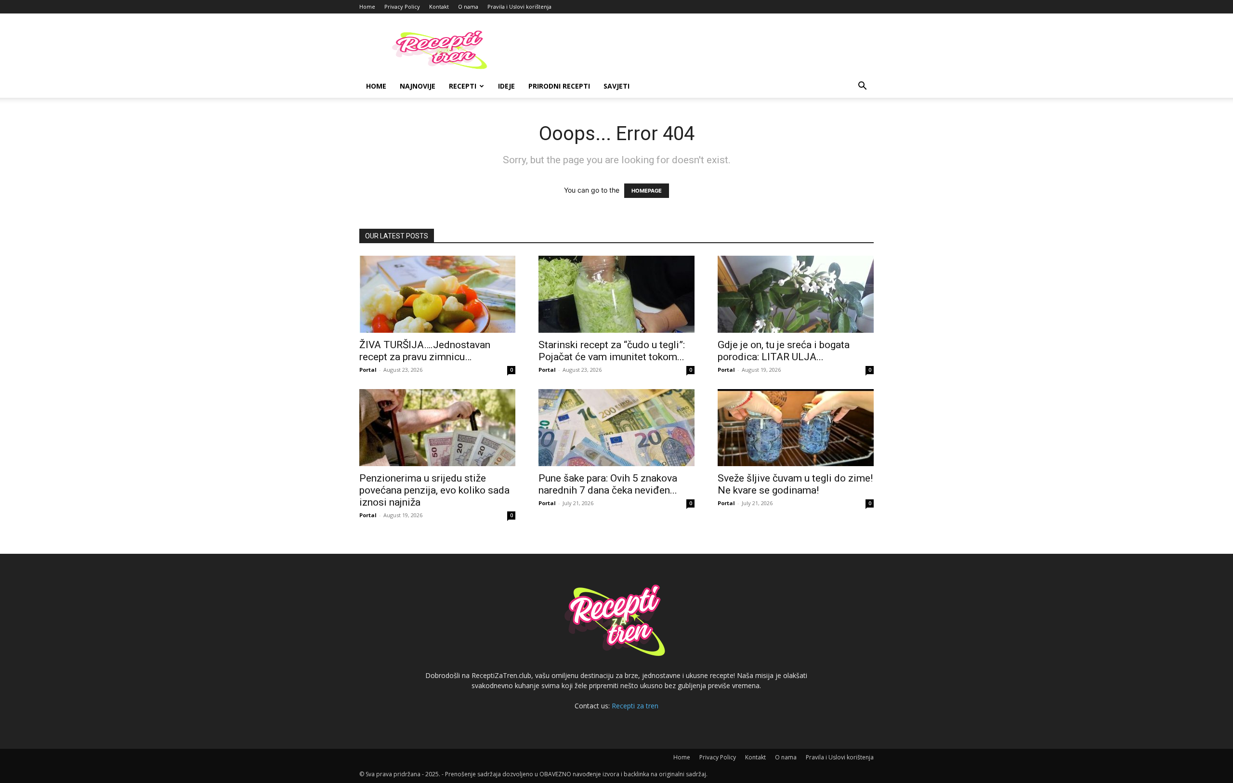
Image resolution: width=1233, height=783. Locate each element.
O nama (468, 6)
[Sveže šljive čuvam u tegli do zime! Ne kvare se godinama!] (796, 427)
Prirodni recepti (559, 86)
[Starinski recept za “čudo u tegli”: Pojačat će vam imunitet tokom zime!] (616, 294)
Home (367, 6)
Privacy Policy (402, 6)
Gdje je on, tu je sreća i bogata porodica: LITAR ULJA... (784, 351)
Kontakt (439, 6)
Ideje (506, 86)
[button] (862, 86)
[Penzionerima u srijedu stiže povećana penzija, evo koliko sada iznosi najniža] (437, 427)
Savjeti (616, 86)
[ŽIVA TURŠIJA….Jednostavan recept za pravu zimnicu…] (437, 294)
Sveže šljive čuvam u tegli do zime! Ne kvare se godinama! (795, 484)
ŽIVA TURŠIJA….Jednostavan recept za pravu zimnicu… (424, 351)
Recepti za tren (635, 705)
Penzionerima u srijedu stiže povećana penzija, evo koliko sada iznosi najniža (434, 490)
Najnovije (417, 86)
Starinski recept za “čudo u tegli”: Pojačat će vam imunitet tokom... (611, 351)
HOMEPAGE (646, 190)
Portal (368, 369)
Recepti (462, 86)
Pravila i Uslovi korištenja (519, 6)
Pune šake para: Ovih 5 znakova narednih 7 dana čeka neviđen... (607, 484)
